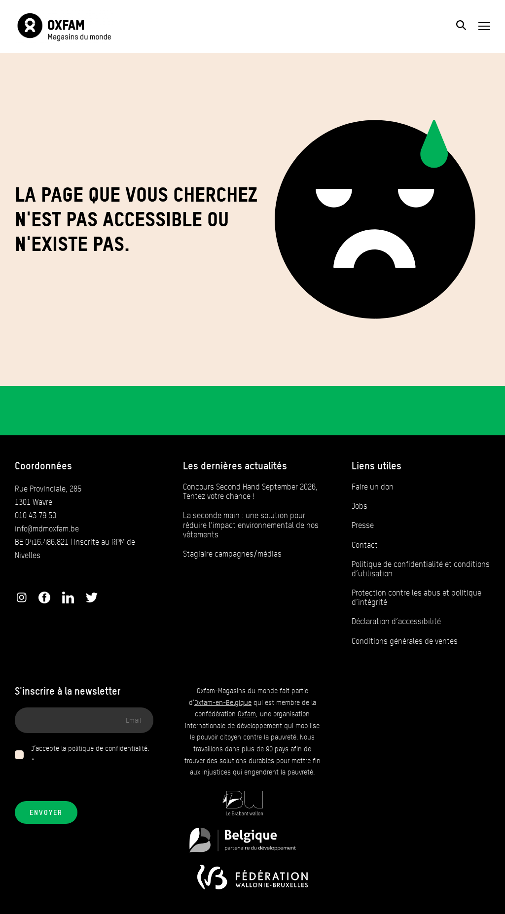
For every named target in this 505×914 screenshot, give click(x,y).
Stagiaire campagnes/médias (232, 554)
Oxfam (247, 714)
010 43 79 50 (35, 515)
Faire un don (373, 487)
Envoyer (46, 812)
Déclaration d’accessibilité (396, 621)
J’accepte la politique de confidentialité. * (90, 754)
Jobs (359, 506)
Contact (365, 545)
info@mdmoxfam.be (47, 528)
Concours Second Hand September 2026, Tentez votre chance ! (250, 491)
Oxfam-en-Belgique (223, 703)
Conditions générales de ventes (405, 641)
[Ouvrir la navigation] (484, 26)
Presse (363, 525)
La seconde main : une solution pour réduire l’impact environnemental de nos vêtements (251, 525)
